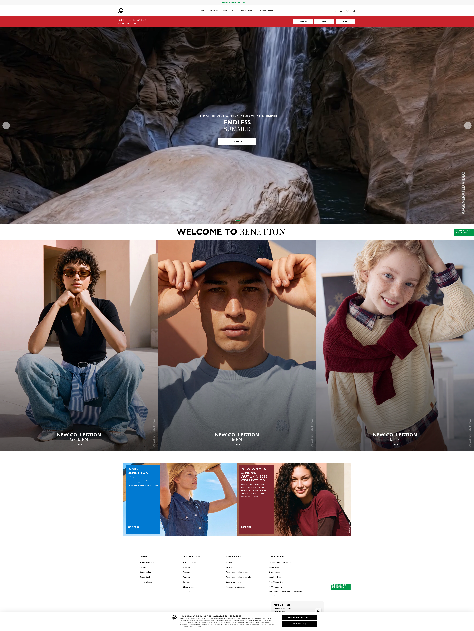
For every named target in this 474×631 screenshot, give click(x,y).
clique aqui (197, 626)
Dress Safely (145, 577)
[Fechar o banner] (322, 616)
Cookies (229, 567)
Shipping (186, 567)
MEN (225, 11)
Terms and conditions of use (238, 572)
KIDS (234, 11)
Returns (186, 577)
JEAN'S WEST (247, 11)
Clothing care (188, 587)
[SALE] (237, 21)
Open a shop (274, 572)
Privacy (229, 562)
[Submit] (307, 594)
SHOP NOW (237, 142)
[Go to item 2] (237, 220)
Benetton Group (147, 567)
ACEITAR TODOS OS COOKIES (299, 618)
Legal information (233, 582)
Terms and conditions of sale (238, 577)
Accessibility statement (236, 587)
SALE (203, 11)
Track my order (189, 562)
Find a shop (274, 567)
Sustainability (145, 572)
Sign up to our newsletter (280, 562)
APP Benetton (275, 587)
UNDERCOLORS (266, 11)
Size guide (187, 582)
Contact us (187, 592)
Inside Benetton (147, 562)
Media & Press (146, 582)
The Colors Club (276, 582)
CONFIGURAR (298, 624)
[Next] (270, 2)
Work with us (275, 577)
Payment (186, 572)
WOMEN (214, 11)
